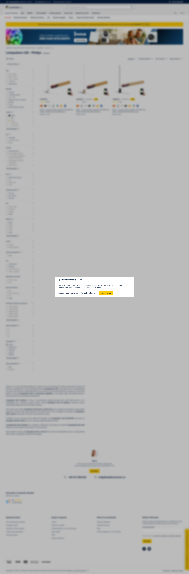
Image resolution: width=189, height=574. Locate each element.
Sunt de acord (106, 293)
